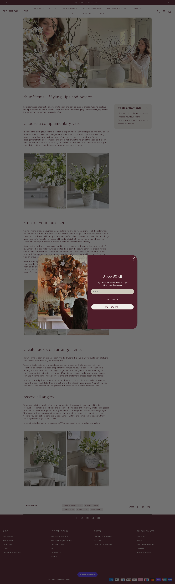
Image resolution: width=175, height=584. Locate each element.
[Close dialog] (133, 258)
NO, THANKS (112, 299)
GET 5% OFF (112, 306)
